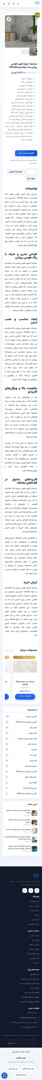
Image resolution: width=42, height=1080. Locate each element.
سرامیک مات (33, 163)
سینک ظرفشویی (33, 924)
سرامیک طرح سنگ (27, 160)
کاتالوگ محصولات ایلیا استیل (29, 1001)
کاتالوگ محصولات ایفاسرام (30, 997)
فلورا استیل (21, 782)
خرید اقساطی (34, 974)
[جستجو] (18, 4)
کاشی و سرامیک (21, 716)
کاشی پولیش (21, 733)
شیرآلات (21, 749)
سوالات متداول (34, 944)
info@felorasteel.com (28, 1017)
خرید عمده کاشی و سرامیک (30, 979)
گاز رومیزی (21, 760)
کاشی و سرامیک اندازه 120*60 (21, 722)
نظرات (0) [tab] (31, 178)
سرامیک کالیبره (15, 160)
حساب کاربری (34, 935)
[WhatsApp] (24, 890)
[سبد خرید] (9, 4)
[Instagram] (37, 890)
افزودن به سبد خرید (26, 153)
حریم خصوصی (34, 958)
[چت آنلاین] (4, 1075)
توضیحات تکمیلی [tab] (15, 171)
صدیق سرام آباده (21, 766)
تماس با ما (35, 940)
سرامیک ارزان (21, 744)
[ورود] (14, 4)
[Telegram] (30, 890)
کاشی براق (21, 727)
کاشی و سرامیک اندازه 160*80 (21, 771)
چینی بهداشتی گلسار (21, 788)
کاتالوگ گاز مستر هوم (32, 992)
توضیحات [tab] (31, 171)
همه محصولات (34, 901)
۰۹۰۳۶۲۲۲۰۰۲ (31, 1013)
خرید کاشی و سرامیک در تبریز (29, 983)
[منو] (4, 4)
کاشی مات (21, 755)
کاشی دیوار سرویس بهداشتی (21, 738)
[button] (9, 19)
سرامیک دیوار (31, 194)
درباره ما (36, 963)
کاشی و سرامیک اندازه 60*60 (21, 793)
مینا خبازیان (11, 1043)
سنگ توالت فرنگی (21, 777)
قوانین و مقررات (34, 949)
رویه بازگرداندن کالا (33, 953)
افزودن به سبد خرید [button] (17, 696)
